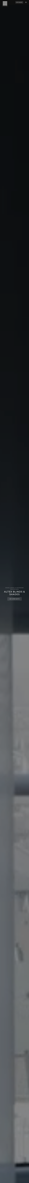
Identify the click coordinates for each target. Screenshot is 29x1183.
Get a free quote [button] (15, 598)
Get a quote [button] (19, 2)
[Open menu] (26, 2)
